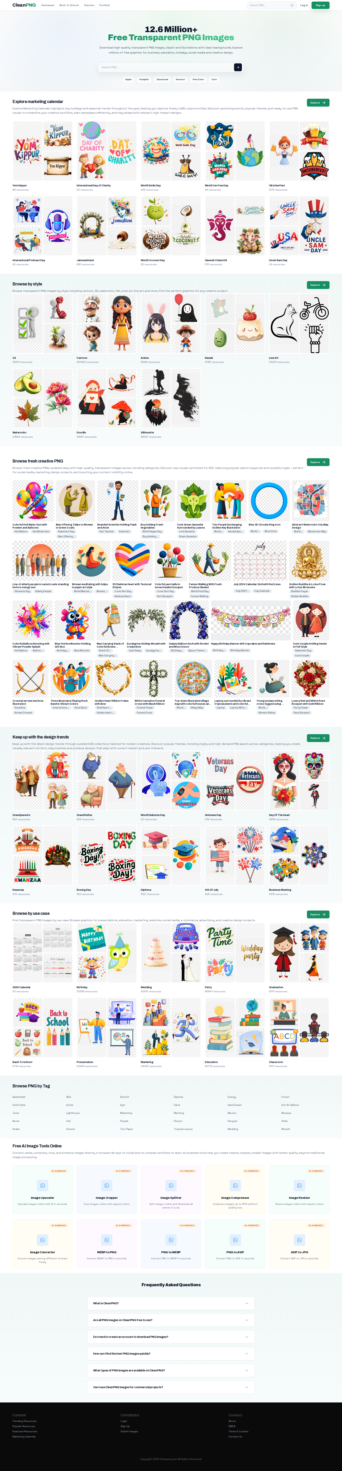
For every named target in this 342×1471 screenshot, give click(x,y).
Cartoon (82, 357)
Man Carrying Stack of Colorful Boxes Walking (110, 646)
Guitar (69, 1105)
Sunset (70, 1129)
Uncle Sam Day (278, 260)
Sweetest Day (66, 531)
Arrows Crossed (23, 712)
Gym (122, 1105)
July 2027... (242, 590)
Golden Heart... (105, 712)
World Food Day (200, 591)
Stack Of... (105, 650)
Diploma (146, 889)
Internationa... (61, 707)
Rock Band (81, 707)
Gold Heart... (104, 707)
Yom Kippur (19, 185)
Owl (68, 1121)
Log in (304, 5)
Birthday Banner (239, 650)
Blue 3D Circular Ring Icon (264, 524)
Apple (128, 79)
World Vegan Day (152, 531)
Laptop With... (238, 707)
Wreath (285, 1129)
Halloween (48, 5)
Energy (232, 1096)
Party (208, 987)
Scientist (124, 531)
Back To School (22, 1062)
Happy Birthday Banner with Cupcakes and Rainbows (243, 643)
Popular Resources (23, 1426)
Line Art (274, 357)
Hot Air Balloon (290, 1105)
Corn (214, 79)
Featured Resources (24, 1431)
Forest (285, 1096)
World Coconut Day (153, 260)
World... (218, 531)
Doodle (81, 432)
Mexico (232, 1113)
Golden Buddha (299, 596)
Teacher (89, 5)
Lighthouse (73, 1113)
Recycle (232, 1121)
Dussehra (20, 707)
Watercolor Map (317, 531)
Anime (145, 357)
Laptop (221, 707)
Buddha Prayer (299, 591)
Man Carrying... (107, 655)
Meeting (179, 1113)
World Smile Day (150, 185)
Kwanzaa (18, 889)
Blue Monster (81, 650)
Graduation (276, 987)
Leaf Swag (135, 650)
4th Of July (211, 889)
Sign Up (125, 1426)
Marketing (147, 1062)
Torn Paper (126, 1129)
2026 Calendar (21, 987)
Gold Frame (19, 1105)
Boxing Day (84, 889)
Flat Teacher (106, 531)
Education (211, 1062)
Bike (68, 1096)
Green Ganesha (187, 536)
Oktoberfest (277, 185)
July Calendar (262, 590)
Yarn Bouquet (164, 596)
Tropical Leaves (183, 1129)
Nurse (15, 1121)
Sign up (320, 5)
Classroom (276, 1062)
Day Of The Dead (279, 815)
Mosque (286, 1113)
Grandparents (21, 815)
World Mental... (82, 591)
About (232, 1421)
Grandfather (84, 815)
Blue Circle (271, 531)
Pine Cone (198, 79)
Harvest (180, 79)
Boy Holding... (150, 536)
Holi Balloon (21, 531)
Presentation (85, 1062)
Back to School (69, 5)
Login (124, 1421)
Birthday (82, 987)
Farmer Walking (199, 596)
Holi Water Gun (41, 531)
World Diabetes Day (153, 815)
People (124, 1121)
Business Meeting (280, 889)
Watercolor (19, 432)
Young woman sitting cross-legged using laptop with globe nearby (271, 704)
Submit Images (129, 1431)
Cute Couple (302, 655)
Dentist (124, 1096)
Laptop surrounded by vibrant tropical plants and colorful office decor (232, 704)
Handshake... (235, 531)
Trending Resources (24, 1421)
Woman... (102, 591)
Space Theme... (197, 650)
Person (178, 1121)
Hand (177, 1105)
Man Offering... (66, 536)
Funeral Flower (145, 707)
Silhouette (147, 432)
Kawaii (209, 357)
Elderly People (43, 591)
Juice (15, 1113)
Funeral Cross (144, 712)
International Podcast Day (28, 260)
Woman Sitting (267, 712)
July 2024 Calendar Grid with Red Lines (257, 584)
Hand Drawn (235, 1105)
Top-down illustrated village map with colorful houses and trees (193, 704)
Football (104, 5)
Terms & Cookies (238, 1431)
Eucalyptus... (153, 650)
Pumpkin (144, 79)
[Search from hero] (238, 67)
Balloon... (38, 650)
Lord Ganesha (187, 531)
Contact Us (235, 1436)
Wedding (146, 987)
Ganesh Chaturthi (216, 260)
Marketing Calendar (24, 1436)
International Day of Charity (93, 185)
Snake (16, 1129)
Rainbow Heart (123, 596)
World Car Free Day (216, 185)
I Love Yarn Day (123, 591)
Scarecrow (162, 79)
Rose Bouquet (302, 712)
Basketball (18, 1096)
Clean (24, 5)
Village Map (197, 707)
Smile (284, 1121)
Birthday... (63, 650)
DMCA (232, 1426)
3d (14, 357)
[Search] (292, 5)
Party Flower (301, 707)
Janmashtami (85, 260)
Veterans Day (22, 591)
